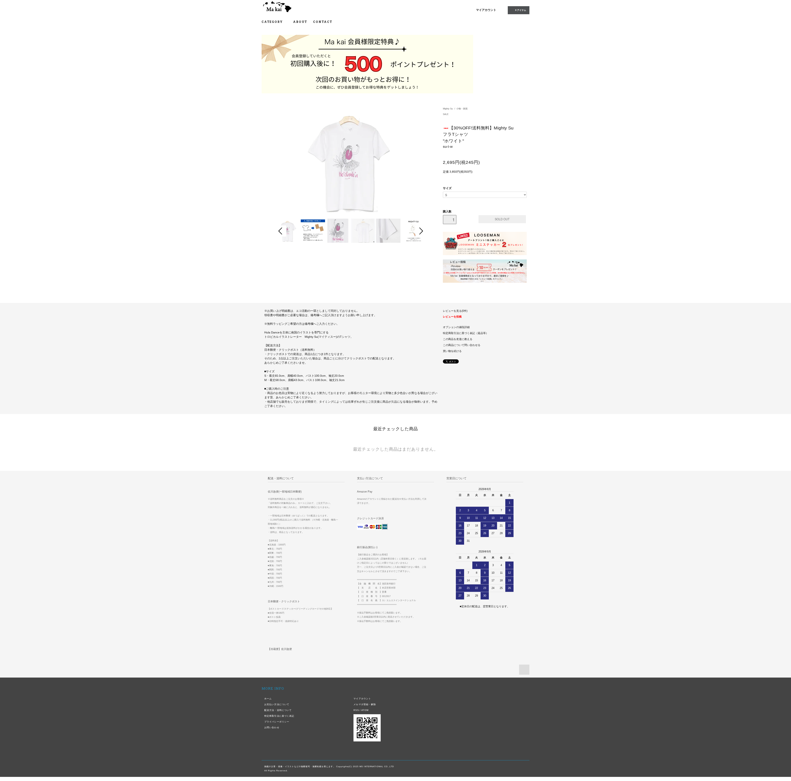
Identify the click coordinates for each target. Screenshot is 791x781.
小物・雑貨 (462, 108)
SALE (445, 114)
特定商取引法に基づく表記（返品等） (465, 333)
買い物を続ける (452, 351)
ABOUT (300, 22)
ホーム (268, 698)
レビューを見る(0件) (455, 311)
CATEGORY (273, 22)
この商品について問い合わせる (461, 345)
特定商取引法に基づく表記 (279, 716)
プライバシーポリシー (276, 721)
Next (420, 231)
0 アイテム (520, 10)
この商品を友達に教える (457, 339)
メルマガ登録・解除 (364, 704)
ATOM (365, 710)
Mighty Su (448, 108)
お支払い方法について (276, 704)
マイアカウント (486, 10)
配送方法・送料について (278, 710)
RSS (356, 710)
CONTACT (322, 22)
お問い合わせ (271, 727)
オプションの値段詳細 (456, 327)
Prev (281, 231)
